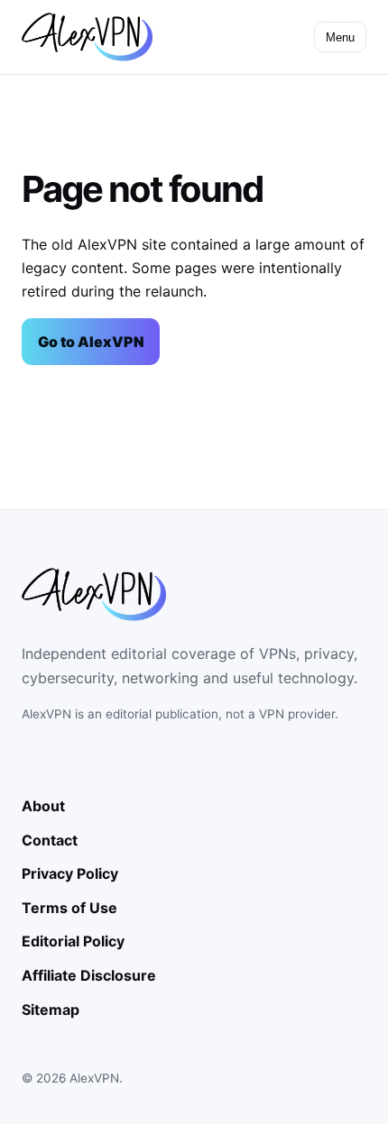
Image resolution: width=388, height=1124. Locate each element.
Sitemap (50, 1010)
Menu (340, 37)
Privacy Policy (70, 873)
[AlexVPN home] (87, 37)
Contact (50, 840)
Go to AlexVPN (91, 342)
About (43, 806)
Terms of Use (69, 908)
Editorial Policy (73, 941)
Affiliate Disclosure (89, 975)
